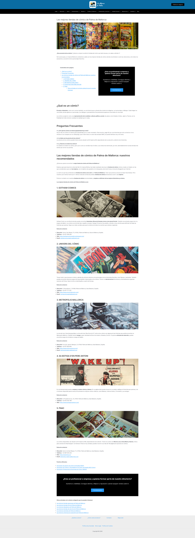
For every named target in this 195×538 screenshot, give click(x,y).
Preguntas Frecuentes (68, 73)
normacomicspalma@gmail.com (68, 294)
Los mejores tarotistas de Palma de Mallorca (68, 511)
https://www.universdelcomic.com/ (69, 292)
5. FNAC (65, 86)
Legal (56, 11)
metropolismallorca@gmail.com (68, 350)
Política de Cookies (107, 526)
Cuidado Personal (115, 11)
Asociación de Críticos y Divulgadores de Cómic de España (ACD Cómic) (76, 467)
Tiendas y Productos (91, 11)
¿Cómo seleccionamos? (94, 518)
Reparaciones (125, 11)
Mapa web (120, 518)
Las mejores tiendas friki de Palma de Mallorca (69, 505)
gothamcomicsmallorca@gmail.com (69, 238)
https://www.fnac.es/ (65, 455)
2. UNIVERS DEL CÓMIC (69, 80)
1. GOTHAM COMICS (68, 79)
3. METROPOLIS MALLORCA (70, 82)
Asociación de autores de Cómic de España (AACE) (70, 465)
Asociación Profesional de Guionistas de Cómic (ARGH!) (72, 469)
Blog (138, 11)
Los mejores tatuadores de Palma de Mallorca (69, 507)
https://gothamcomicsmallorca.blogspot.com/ (72, 236)
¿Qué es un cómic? (67, 71)
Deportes (83, 11)
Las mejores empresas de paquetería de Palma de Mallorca (72, 512)
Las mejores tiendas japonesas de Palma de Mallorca (71, 503)
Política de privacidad (88, 526)
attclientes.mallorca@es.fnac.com (69, 456)
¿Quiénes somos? (76, 518)
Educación (62, 11)
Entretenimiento (75, 11)
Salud (68, 11)
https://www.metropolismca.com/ (69, 348)
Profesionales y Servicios (104, 11)
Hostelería (132, 11)
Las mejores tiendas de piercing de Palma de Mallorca (71, 509)
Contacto (109, 518)
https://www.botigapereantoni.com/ (69, 402)
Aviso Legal (98, 526)
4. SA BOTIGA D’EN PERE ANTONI (72, 84)
